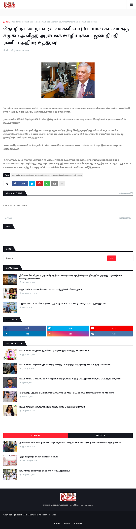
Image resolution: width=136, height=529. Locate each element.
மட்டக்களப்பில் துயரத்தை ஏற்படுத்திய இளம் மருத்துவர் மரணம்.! (52, 406)
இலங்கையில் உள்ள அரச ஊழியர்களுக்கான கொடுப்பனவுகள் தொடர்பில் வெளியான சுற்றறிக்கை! (70, 442)
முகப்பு (6, 22)
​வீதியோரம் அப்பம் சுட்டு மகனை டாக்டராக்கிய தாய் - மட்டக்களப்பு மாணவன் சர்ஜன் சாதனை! (66, 392)
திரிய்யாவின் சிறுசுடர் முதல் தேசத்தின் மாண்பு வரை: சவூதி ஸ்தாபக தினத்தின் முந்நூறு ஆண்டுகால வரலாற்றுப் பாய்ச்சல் (70, 277)
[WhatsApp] (47, 183)
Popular (35, 435)
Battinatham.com (29, 515)
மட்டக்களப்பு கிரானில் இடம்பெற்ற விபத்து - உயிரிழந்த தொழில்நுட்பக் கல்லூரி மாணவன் (64, 364)
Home (57, 523)
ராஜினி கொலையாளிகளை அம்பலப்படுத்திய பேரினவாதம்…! (50, 289)
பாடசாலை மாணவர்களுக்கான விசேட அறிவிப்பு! (44, 470)
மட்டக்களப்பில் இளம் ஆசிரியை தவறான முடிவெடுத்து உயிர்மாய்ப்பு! (54, 350)
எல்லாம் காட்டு (126, 193)
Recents (100, 435)
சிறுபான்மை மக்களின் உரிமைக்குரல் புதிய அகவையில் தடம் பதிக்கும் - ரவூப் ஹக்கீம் (62, 303)
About (67, 523)
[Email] (54, 183)
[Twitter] (32, 183)
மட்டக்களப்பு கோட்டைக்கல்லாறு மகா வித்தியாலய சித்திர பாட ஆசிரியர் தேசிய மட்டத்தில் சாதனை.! (70, 378)
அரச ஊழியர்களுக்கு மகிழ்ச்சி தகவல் (38, 456)
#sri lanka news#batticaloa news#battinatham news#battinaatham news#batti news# (54, 22)
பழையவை (125, 218)
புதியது (8, 218)
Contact (78, 523)
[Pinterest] (39, 183)
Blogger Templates (68, 518)
